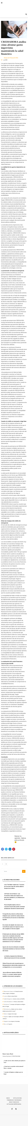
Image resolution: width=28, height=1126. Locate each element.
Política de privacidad (21, 1120)
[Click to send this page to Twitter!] (6, 849)
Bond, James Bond (12, 996)
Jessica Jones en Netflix (19, 999)
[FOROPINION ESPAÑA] (14, 8)
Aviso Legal (13, 1120)
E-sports (10, 1024)
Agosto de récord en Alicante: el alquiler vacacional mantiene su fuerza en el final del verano (13, 948)
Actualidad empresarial (14, 1104)
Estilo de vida (17, 1098)
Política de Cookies (14, 1122)
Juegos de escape (12, 1014)
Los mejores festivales (14, 1021)
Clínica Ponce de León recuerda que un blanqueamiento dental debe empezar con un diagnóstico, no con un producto (14, 965)
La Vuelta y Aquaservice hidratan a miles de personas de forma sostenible (14, 957)
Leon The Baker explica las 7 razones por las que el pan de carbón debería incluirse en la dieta (14, 886)
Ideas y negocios (14, 1102)
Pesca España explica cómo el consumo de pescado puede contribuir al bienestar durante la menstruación (14, 906)
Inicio (8, 1098)
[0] (1, 60)
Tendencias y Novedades (14, 1100)
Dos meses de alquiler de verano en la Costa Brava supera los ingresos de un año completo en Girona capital (13, 926)
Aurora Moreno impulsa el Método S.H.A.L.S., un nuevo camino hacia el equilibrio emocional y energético (12, 974)
